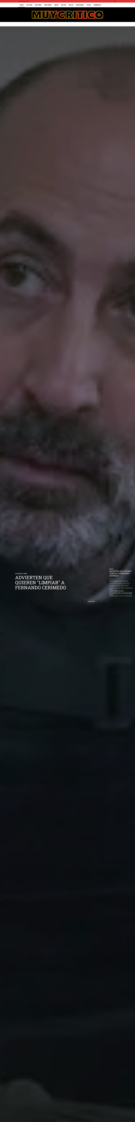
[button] (115, 1)
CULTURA (29, 5)
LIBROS (56, 5)
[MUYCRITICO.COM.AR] (67, 15)
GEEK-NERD (48, 5)
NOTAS (71, 5)
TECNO (88, 5)
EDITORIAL (38, 5)
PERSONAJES (80, 5)
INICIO (22, 5)
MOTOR (63, 5)
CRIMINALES (97, 5)
